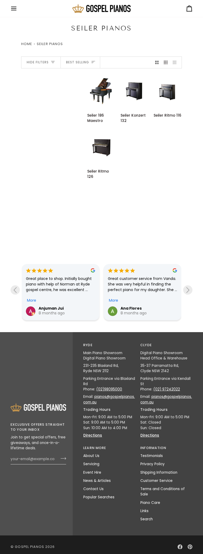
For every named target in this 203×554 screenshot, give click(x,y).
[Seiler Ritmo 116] (168, 91)
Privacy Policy (152, 464)
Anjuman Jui (51, 308)
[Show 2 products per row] (157, 62)
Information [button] (153, 448)
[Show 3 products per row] (165, 62)
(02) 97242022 (166, 389)
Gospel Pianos (29, 546)
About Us (91, 455)
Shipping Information (158, 472)
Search (146, 519)
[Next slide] (187, 289)
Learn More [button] (94, 448)
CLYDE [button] (146, 345)
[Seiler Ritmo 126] (101, 147)
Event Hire (92, 472)
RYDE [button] (88, 345)
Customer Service (156, 480)
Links (144, 510)
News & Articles (97, 480)
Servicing (91, 464)
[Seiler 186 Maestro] (101, 91)
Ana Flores (131, 308)
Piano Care (150, 502)
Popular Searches (98, 497)
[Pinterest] (190, 546)
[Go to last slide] (15, 289)
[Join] (61, 458)
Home (26, 44)
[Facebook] (180, 546)
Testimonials (151, 455)
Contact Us (93, 488)
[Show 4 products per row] (176, 62)
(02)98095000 (109, 389)
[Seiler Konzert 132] (135, 91)
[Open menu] (18, 8)
